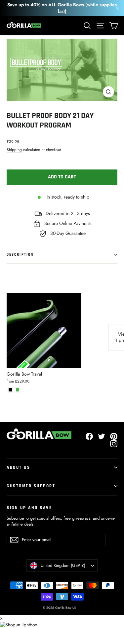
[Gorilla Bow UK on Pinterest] (113, 436)
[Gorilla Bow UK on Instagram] (113, 443)
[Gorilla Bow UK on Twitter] (101, 436)
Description (20, 254)
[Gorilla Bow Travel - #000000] (10, 390)
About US (18, 467)
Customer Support (31, 486)
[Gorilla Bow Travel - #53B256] (17, 390)
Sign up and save (29, 507)
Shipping (14, 149)
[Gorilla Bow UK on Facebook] (89, 436)
